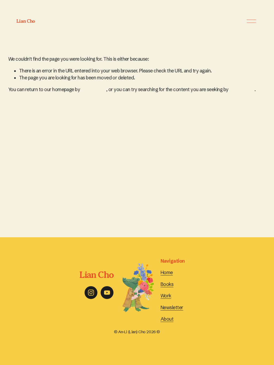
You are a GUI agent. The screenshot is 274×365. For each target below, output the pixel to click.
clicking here (93, 89)
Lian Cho (25, 21)
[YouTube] (107, 292)
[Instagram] (91, 292)
